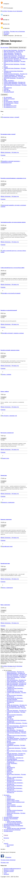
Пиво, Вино (7, 827)
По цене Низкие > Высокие (11, 101)
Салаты (9, 797)
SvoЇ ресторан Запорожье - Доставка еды (14, 83)
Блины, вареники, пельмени (14, 806)
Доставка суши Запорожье (11, 818)
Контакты (6, 874)
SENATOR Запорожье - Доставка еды (14, 78)
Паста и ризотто (11, 804)
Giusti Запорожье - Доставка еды (12, 60)
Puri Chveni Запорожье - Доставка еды (17, 725)
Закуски (9, 796)
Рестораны (6, 32)
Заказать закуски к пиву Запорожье (16, 828)
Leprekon (9, 770)
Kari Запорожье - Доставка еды (15, 757)
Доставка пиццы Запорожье (11, 817)
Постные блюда (11, 811)
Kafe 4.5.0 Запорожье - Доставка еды (16, 682)
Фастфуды (7, 820)
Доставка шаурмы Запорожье (14, 822)
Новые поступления (9, 98)
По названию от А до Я (10, 105)
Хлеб (8, 807)
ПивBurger (10, 768)
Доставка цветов (8, 831)
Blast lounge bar (8, 87)
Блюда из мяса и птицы (13, 800)
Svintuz (9, 766)
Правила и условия (9, 870)
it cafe (8, 764)
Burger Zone (10, 771)
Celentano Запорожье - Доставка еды (13, 75)
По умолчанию (8, 97)
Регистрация (10, 844)
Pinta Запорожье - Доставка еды (15, 730)
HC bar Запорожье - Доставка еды (16, 706)
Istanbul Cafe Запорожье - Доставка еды (14, 57)
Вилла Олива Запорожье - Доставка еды (14, 50)
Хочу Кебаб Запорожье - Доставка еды (17, 738)
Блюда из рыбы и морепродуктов (15, 802)
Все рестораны (4, 47)
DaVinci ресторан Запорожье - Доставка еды (15, 73)
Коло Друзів (7, 90)
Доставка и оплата (9, 871)
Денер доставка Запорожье (14, 821)
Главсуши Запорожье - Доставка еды (16, 710)
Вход (8, 846)
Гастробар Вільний (9, 91)
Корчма (6, 67)
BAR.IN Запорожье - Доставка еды (16, 753)
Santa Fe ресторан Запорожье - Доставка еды (15, 58)
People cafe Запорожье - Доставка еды (17, 705)
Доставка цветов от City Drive (15, 691)
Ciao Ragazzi (10, 744)
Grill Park (6, 89)
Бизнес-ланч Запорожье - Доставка (16, 813)
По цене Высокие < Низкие (11, 103)
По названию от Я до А (10, 107)
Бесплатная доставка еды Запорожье (13, 825)
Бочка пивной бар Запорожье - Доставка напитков (15, 698)
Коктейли (9, 814)
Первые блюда (11, 799)
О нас (5, 872)
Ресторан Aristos (11, 742)
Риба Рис (9, 773)
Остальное (9, 815)
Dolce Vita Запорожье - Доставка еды (16, 676)
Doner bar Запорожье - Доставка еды (16, 731)
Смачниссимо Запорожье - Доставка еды (14, 76)
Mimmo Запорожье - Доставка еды (17, 47)
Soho (5, 79)
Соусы (8, 809)
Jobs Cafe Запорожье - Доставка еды (16, 680)
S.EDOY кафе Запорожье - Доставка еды (14, 82)
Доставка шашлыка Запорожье (12, 824)
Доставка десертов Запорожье (15, 810)
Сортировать (4, 94)
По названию (7, 104)
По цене (6, 100)
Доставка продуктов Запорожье (12, 829)
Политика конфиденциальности (12, 868)
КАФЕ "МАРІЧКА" (9, 80)
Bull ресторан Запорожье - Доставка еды (14, 55)
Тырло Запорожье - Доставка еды (12, 53)
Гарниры (6, 34)
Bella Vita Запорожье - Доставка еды (13, 51)
